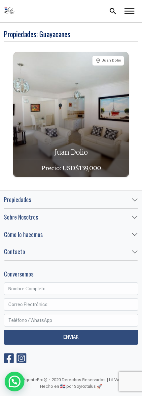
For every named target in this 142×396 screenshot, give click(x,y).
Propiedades (17, 199)
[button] (14, 381)
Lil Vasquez (50, 11)
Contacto (14, 251)
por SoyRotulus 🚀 (84, 386)
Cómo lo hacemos (23, 234)
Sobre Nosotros (21, 217)
